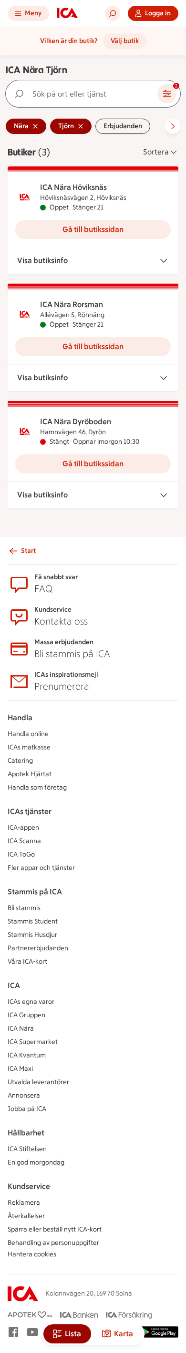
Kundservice (29, 1186)
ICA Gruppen (26, 1015)
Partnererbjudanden (38, 948)
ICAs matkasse (29, 747)
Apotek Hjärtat (30, 774)
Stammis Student (33, 921)
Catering (20, 761)
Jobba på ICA (27, 1109)
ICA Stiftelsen (27, 1149)
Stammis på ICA (35, 891)
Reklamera (24, 1203)
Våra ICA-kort (27, 961)
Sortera (156, 151)
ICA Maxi (20, 1069)
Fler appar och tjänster (41, 868)
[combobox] (83, 93)
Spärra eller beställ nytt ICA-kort (55, 1229)
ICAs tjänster (30, 811)
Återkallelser (26, 1216)
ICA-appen (23, 828)
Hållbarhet (26, 1132)
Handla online (28, 734)
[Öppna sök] (112, 13)
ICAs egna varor (31, 1002)
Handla (20, 717)
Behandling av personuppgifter (53, 1243)
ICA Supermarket (33, 1042)
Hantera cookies (32, 1254)
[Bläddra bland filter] (172, 126)
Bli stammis (24, 908)
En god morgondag (36, 1162)
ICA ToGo (21, 854)
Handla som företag (37, 787)
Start (28, 551)
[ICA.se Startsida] (67, 13)
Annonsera (24, 1095)
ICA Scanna (24, 841)
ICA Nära (21, 1028)
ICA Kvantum (27, 1055)
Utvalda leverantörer (38, 1082)
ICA (14, 985)
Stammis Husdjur (32, 935)
